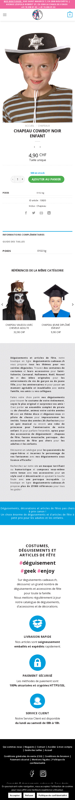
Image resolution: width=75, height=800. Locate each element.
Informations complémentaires (23, 234)
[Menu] (5, 14)
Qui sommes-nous (12, 746)
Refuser (29, 795)
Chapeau (41, 205)
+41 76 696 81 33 (47, 7)
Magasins (30, 746)
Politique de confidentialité (53, 795)
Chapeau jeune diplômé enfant (56, 326)
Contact (41, 746)
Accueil (29, 125)
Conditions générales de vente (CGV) (23, 756)
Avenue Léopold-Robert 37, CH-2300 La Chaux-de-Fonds (37, 4)
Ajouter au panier (46, 179)
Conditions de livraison (57, 756)
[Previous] (2, 311)
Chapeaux (44, 125)
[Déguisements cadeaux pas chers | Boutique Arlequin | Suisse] (37, 15)
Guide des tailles (14, 241)
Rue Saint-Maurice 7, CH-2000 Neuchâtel (45, 1)
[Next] (72, 311)
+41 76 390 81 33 (29, 7)
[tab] (37, 234)
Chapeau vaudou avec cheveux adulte (19, 326)
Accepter (15, 795)
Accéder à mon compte (60, 746)
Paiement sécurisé (19, 759)
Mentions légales (41, 759)
